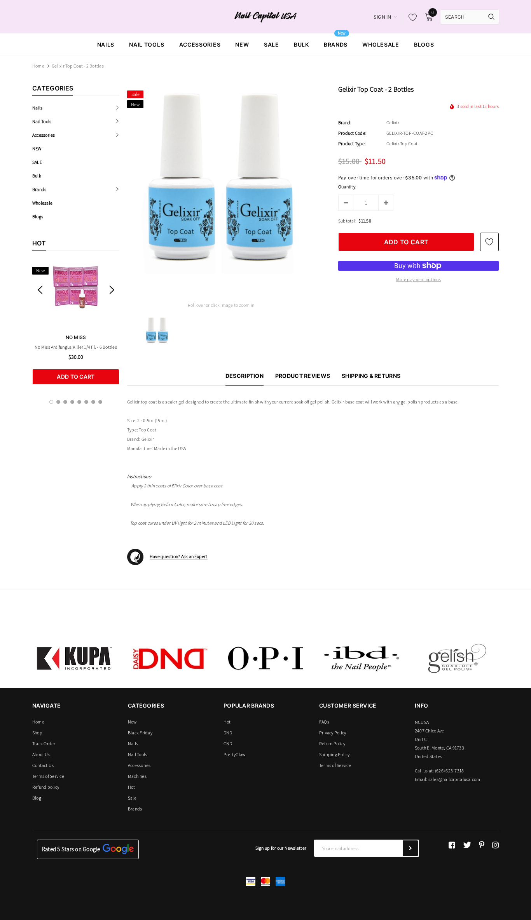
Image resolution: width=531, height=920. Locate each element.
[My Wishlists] (410, 17)
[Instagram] (495, 845)
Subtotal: (347, 221)
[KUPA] (74, 658)
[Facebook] (452, 845)
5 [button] (79, 402)
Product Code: (352, 133)
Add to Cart (75, 376)
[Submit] (410, 848)
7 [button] (93, 402)
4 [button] (72, 402)
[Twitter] (467, 845)
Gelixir (392, 122)
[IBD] (361, 658)
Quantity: (347, 187)
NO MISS (76, 337)
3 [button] (65, 402)
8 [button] (100, 402)
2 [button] (58, 402)
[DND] (170, 658)
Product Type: (352, 143)
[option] (75, 323)
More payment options (418, 279)
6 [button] (86, 402)
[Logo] (266, 16)
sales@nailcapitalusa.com (454, 779)
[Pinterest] (481, 845)
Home (38, 66)
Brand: (344, 122)
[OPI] (265, 658)
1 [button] (51, 402)
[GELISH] (457, 658)
